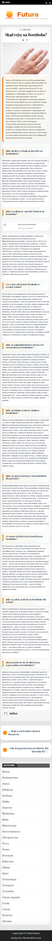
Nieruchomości (11, 831)
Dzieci (5, 784)
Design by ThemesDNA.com (26, 938)
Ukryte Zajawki (11, 897)
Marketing (8, 813)
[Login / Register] (46, 3)
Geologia (7, 795)
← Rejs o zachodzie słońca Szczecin (24, 733)
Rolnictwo (8, 861)
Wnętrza (7, 915)
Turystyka (26, 29)
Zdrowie (7, 921)
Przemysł (7, 855)
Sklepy (6, 867)
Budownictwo (10, 777)
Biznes (6, 772)
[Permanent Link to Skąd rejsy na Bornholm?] (26, 58)
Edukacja (7, 790)
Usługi (6, 909)
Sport (5, 873)
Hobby (5, 801)
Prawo (6, 849)
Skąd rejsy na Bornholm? (26, 34)
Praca (5, 843)
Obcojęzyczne (10, 837)
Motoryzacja (9, 825)
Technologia (9, 879)
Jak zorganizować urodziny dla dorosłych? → (29, 750)
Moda (5, 819)
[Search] (50, 3)
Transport (8, 885)
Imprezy (7, 807)
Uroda (5, 903)
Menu (7, 2)
